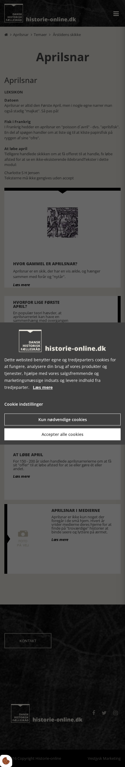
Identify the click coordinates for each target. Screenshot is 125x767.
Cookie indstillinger (23, 404)
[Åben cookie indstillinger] (6, 761)
